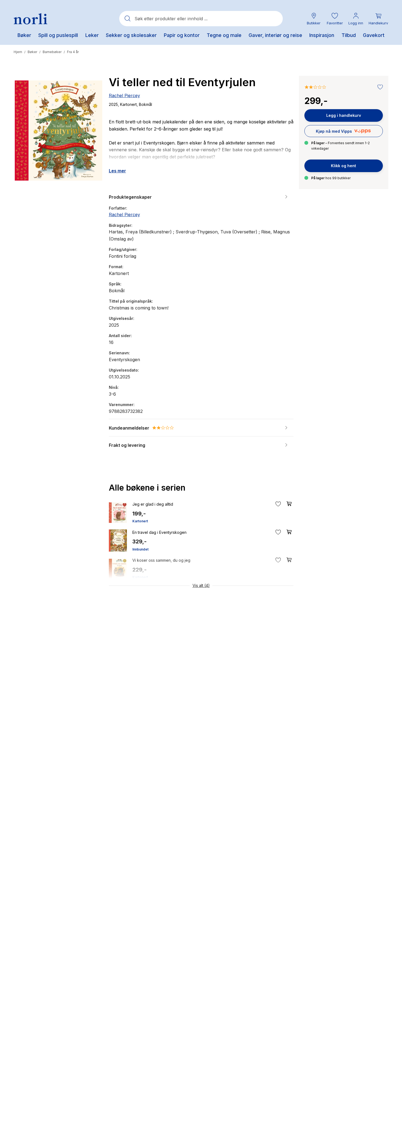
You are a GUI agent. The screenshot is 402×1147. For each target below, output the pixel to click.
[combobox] (201, 18)
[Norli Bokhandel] (30, 18)
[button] (335, 19)
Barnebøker (52, 52)
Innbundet (140, 549)
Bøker (32, 52)
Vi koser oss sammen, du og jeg (161, 560)
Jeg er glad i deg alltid (152, 504)
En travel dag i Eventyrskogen (159, 532)
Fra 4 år (73, 52)
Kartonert (140, 521)
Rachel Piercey (124, 95)
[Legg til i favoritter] (379, 87)
